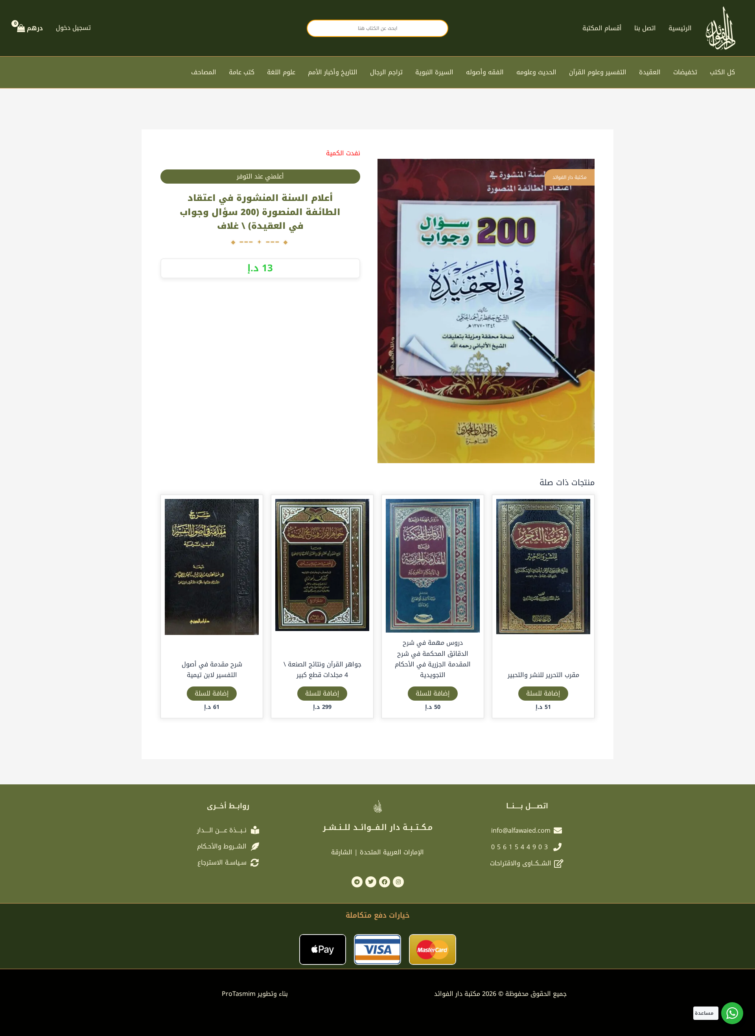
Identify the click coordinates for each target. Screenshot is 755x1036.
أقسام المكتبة (602, 28)
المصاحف (203, 72)
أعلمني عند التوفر (260, 176)
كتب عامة (241, 72)
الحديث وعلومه (536, 72)
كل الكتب (722, 72)
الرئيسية (680, 28)
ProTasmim (255, 994)
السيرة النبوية (434, 72)
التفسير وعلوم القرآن (597, 72)
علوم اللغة (281, 72)
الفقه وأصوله (485, 72)
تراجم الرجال (386, 72)
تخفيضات (685, 72)
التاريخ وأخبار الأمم (332, 72)
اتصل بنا (645, 28)
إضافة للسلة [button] (543, 693)
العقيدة (650, 72)
